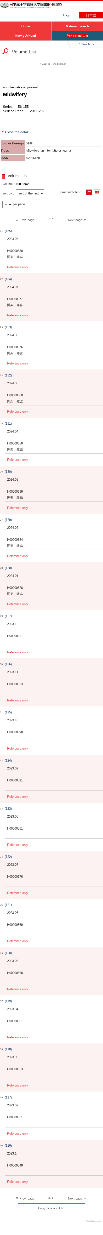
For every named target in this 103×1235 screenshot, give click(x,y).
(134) (8, 279)
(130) (8, 471)
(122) (8, 857)
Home (25, 26)
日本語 (91, 15)
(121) (8, 905)
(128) (8, 568)
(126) (8, 664)
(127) (8, 616)
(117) (8, 1097)
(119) (8, 1001)
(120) (8, 953)
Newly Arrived (25, 36)
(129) (8, 520)
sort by (7, 193)
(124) (8, 760)
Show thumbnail (97, 192)
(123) (8, 808)
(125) (8, 712)
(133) (8, 327)
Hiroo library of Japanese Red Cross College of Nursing (36, 8)
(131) (8, 423)
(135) (8, 231)
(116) (8, 1145)
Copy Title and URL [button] (51, 1208)
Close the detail (17, 132)
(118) (8, 1049)
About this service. (93, 1221)
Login (67, 15)
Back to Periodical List (54, 64)
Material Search (77, 26)
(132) (8, 375)
